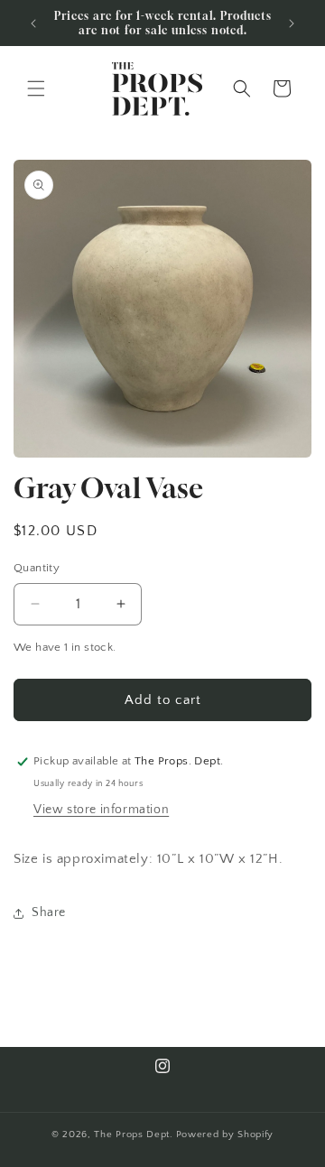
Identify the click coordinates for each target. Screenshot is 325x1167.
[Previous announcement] (33, 23)
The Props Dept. (133, 1134)
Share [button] (49, 912)
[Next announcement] (291, 23)
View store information (101, 809)
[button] (36, 88)
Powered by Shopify (225, 1134)
